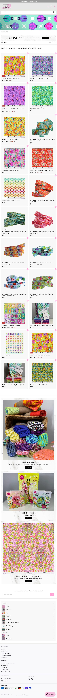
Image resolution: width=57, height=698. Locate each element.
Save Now (28, 467)
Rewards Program (5, 653)
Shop (28, 517)
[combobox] (28, 12)
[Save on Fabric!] (28, 430)
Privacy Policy (4, 669)
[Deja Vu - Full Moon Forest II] (28, 548)
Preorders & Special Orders (8, 663)
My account (4, 657)
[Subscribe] (52, 594)
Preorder (28, 581)
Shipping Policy (5, 665)
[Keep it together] (28, 492)
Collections (8, 24)
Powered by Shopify (23, 695)
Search (3, 649)
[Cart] (51, 6)
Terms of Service (5, 671)
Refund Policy (4, 667)
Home (2, 24)
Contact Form (4, 651)
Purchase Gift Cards (6, 655)
